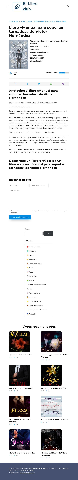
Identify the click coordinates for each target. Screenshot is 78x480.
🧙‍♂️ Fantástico (31, 259)
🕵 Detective (31, 297)
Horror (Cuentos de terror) (36, 285)
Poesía (29, 289)
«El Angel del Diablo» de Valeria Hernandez (54, 454)
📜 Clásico (30, 255)
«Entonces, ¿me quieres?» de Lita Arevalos (54, 356)
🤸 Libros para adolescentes (37, 310)
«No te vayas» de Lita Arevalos (53, 388)
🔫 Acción (30, 268)
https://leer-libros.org (27, 473)
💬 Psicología (31, 276)
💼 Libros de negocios (35, 305)
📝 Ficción (30, 272)
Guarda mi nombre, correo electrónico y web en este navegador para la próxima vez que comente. (38, 211)
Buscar (27, 229)
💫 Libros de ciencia (34, 301)
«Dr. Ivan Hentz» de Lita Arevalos (54, 419)
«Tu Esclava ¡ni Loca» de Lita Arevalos (21, 421)
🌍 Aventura (31, 251)
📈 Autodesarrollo (33, 293)
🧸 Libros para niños (34, 264)
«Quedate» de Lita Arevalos (20, 355)
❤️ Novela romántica (34, 247)
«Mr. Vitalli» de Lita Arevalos (20, 388)
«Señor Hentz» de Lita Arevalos (22, 453)
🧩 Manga (30, 280)
